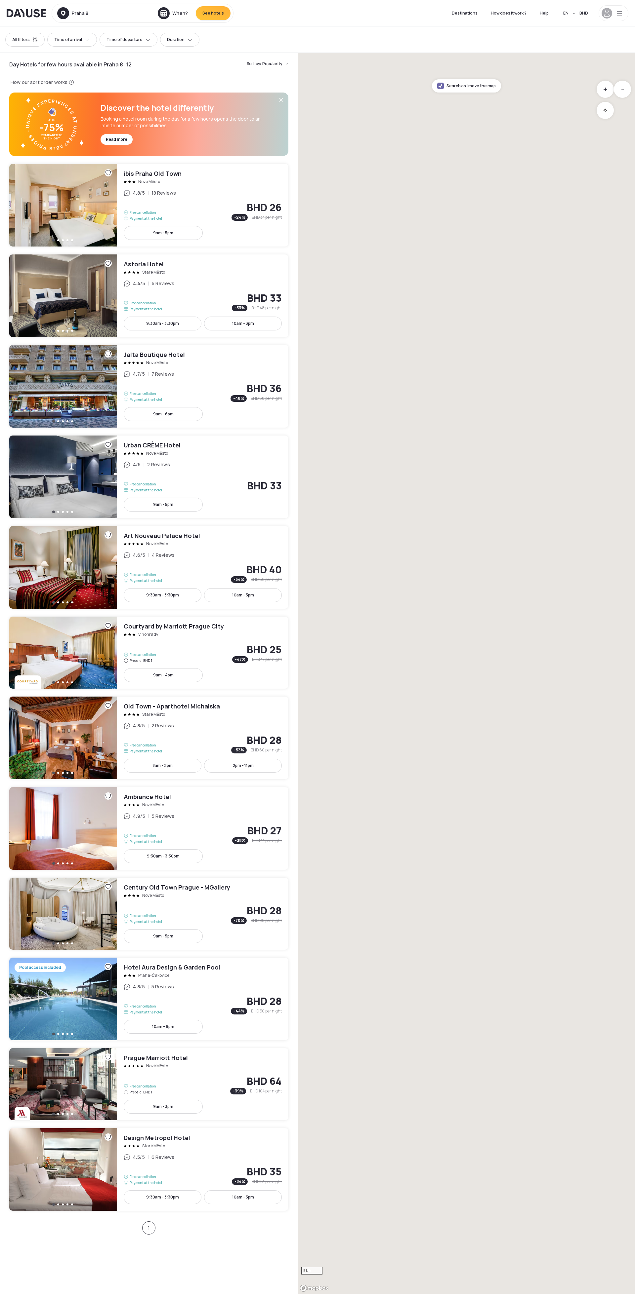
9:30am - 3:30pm (162, 323)
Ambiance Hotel (148, 828)
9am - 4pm (163, 675)
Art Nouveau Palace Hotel (148, 567)
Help (544, 13)
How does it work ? (509, 13)
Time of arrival (68, 39)
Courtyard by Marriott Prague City (148, 653)
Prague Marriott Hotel (148, 1084)
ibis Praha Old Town (148, 205)
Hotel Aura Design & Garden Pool (148, 999)
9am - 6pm (163, 414)
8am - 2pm (162, 765)
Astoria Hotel (148, 295)
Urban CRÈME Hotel (148, 477)
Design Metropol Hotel (148, 1169)
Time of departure (124, 39)
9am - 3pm (163, 1106)
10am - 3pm (243, 323)
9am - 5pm (163, 233)
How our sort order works (39, 82)
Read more (116, 139)
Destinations (465, 13)
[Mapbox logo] (314, 1288)
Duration (176, 39)
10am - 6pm (163, 1026)
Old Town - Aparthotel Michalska (148, 738)
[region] (466, 673)
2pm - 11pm (243, 765)
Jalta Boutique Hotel (148, 386)
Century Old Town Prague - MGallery (148, 914)
